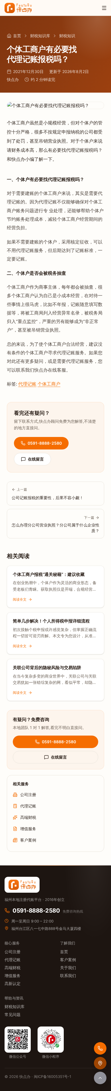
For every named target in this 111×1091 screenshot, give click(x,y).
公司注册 (12, 951)
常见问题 (12, 1014)
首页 (17, 35)
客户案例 (68, 959)
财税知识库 (40, 35)
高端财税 (12, 967)
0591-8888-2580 (45, 443)
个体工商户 (49, 384)
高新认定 (12, 983)
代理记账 (27, 384)
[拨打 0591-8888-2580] (100, 1048)
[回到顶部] (100, 1078)
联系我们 (68, 975)
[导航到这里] (100, 1063)
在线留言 (36, 459)
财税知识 (67, 35)
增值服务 (12, 975)
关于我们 (68, 967)
